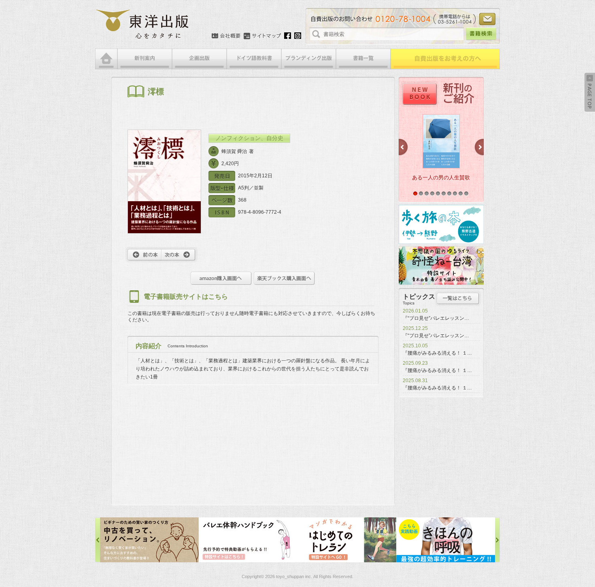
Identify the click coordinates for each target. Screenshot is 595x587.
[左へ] (97, 539)
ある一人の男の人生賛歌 (441, 177)
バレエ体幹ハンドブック (149, 539)
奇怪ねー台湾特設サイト (441, 265)
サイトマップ (262, 36)
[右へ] (497, 539)
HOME (106, 59)
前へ (143, 254)
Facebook (287, 35)
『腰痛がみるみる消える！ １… (437, 353)
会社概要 (226, 36)
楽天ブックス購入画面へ (284, 278)
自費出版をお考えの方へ (445, 59)
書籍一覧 (363, 59)
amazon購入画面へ (221, 278)
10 (466, 193)
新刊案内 (144, 59)
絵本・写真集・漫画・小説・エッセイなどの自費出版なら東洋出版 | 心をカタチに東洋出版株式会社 (142, 24)
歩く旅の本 (441, 224)
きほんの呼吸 (347, 539)
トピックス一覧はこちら (458, 298)
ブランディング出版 (308, 59)
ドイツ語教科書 (254, 59)
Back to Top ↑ (589, 92)
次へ (180, 254)
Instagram (297, 35)
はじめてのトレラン (248, 539)
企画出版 (199, 59)
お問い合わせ (487, 19)
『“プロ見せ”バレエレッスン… (436, 318)
